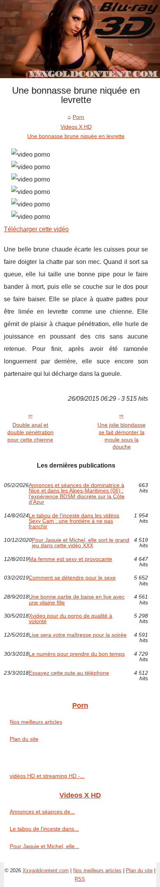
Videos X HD (76, 127)
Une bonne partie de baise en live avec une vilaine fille (77, 599)
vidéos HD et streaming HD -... (47, 776)
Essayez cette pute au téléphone (69, 673)
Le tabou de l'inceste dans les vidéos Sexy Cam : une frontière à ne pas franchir (74, 521)
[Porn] (80, 39)
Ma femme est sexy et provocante (70, 559)
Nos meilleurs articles (36, 722)
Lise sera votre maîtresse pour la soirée (78, 635)
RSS (80, 879)
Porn (78, 117)
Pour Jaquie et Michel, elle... (44, 846)
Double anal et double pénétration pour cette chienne (30, 432)
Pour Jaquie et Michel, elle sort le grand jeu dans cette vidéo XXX (80, 542)
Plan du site (24, 739)
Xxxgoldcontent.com (46, 870)
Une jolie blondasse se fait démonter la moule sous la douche (121, 436)
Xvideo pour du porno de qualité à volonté (70, 618)
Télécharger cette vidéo (36, 229)
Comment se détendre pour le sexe (72, 578)
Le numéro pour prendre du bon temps (77, 654)
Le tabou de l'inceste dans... (44, 829)
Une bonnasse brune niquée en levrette (76, 136)
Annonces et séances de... (42, 811)
